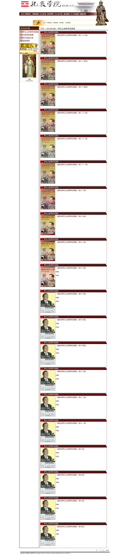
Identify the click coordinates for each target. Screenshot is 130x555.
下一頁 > (102, 550)
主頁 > (43, 29)
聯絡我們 (32, 553)
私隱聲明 (27, 553)
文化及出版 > (51, 29)
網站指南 (22, 553)
